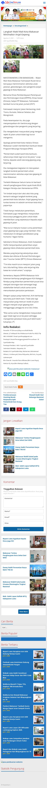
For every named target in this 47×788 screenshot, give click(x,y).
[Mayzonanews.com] (11, 2)
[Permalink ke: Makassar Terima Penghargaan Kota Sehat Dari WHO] (8, 441)
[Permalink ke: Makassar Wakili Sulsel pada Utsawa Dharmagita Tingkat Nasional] (8, 459)
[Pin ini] (19, 409)
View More (23, 612)
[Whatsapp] (32, 409)
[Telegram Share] (26, 409)
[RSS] (20, 386)
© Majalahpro (5, 785)
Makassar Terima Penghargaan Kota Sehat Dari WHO (14, 555)
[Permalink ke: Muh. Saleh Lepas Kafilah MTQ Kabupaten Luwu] (8, 469)
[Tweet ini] (12, 409)
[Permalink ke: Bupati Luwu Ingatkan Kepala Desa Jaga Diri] (8, 431)
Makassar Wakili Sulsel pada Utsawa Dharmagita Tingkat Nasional (26, 458)
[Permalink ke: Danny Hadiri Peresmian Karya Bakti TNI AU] (8, 450)
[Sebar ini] (6, 409)
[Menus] (44, 3)
